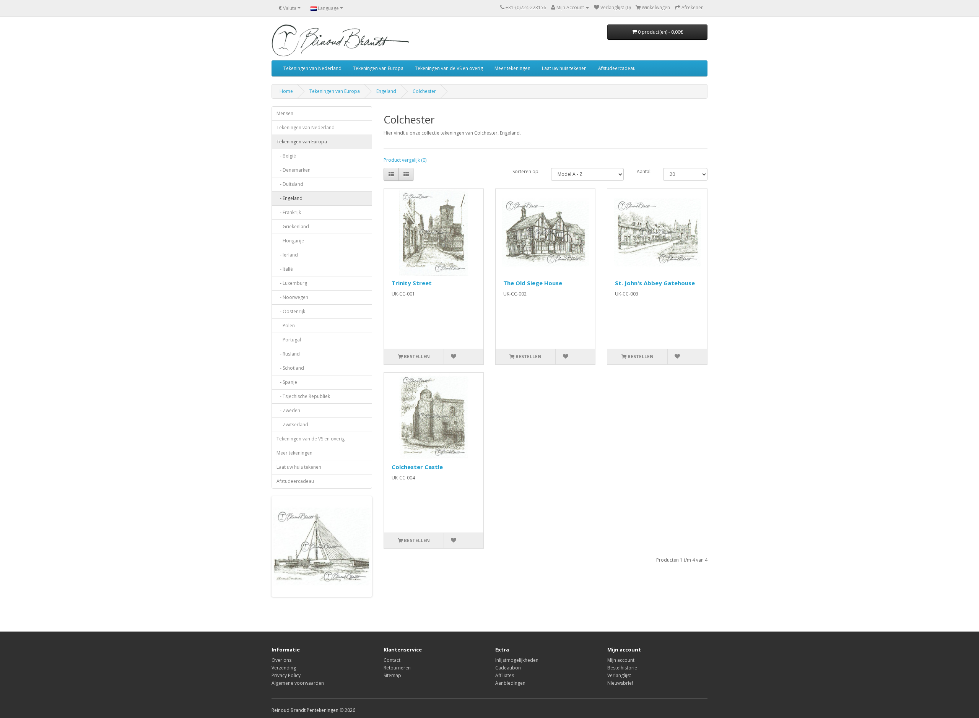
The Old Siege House (532, 283)
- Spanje (286, 382)
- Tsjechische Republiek (303, 396)
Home (286, 91)
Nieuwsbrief (620, 683)
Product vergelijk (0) (405, 160)
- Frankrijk (288, 212)
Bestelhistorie (622, 667)
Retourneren (397, 667)
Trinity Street (412, 283)
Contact (392, 660)
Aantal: (644, 171)
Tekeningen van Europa (378, 68)
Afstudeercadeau (617, 68)
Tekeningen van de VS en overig (449, 68)
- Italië (284, 269)
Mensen (284, 113)
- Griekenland (292, 226)
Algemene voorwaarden (298, 683)
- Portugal (288, 339)
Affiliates (504, 675)
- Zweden (288, 410)
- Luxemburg (291, 283)
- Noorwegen (292, 297)
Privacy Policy (286, 675)
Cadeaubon (508, 667)
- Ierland (287, 255)
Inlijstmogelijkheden (516, 660)
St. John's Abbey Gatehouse (655, 283)
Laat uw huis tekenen (564, 68)
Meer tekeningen (512, 68)
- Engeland (289, 198)
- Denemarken (293, 170)
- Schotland (290, 368)
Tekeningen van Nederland (312, 68)
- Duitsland (289, 184)
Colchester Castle (417, 467)
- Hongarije (290, 240)
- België (286, 156)
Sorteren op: (526, 171)
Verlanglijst (619, 675)
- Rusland (288, 354)
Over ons (281, 660)
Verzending (284, 667)
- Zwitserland (292, 424)
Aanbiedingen (510, 683)
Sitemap (392, 675)
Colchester (424, 91)
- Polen (285, 325)
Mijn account (620, 660)
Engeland (386, 91)
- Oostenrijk (290, 311)
